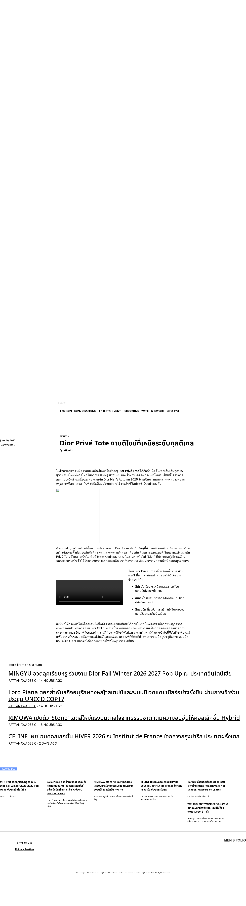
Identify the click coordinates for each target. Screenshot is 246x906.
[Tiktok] (34, 856)
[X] (17, 452)
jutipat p (68, 450)
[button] (58, 402)
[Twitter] (24, 856)
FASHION (64, 436)
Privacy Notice (24, 850)
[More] (54, 452)
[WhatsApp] (41, 452)
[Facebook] (5, 452)
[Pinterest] (29, 452)
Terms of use (23, 843)
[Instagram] (4, 856)
